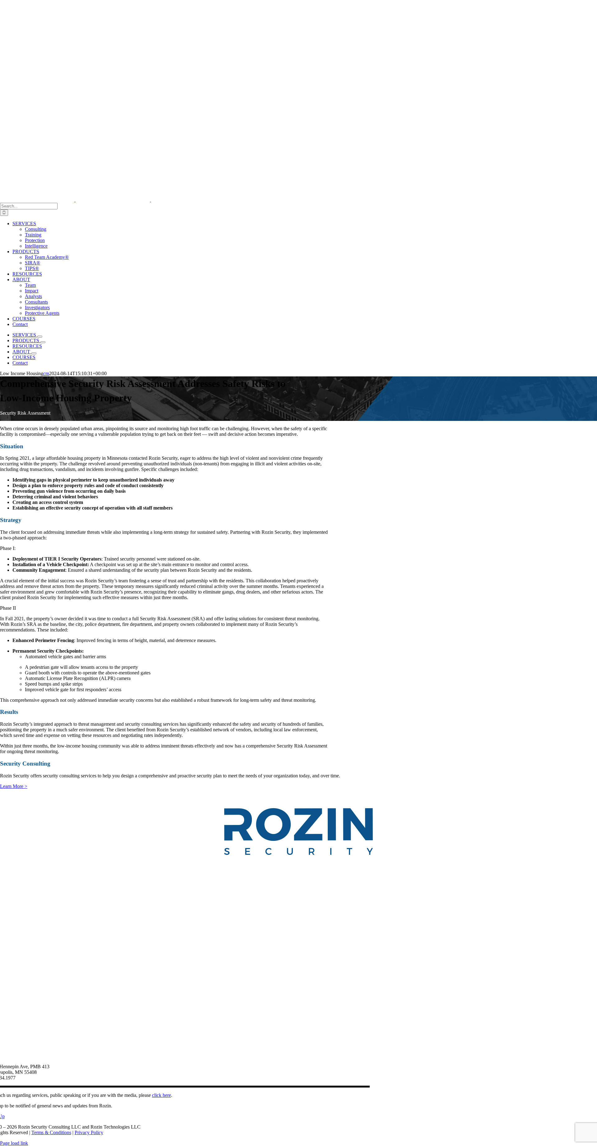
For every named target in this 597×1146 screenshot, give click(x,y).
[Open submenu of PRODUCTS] (42, 342)
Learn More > (13, 786)
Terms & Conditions (51, 1132)
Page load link (14, 1143)
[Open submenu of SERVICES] (39, 337)
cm (46, 373)
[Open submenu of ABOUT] (33, 353)
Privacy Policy (89, 1132)
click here (161, 1095)
